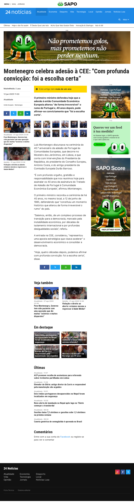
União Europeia (8, 105)
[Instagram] (117, 472)
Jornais (21, 4)
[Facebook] (123, 472)
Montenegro (19, 105)
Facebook (65, 436)
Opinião (6, 162)
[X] (128, 472)
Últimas (39, 367)
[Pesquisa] (119, 20)
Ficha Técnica (9, 490)
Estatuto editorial (24, 490)
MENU (6, 4)
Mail (14, 4)
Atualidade (8, 99)
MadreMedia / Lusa (12, 88)
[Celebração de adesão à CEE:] (37, 124)
